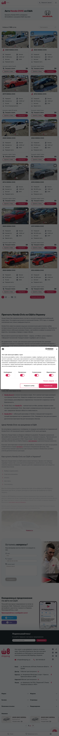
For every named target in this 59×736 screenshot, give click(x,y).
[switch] (22, 375)
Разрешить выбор (29, 385)
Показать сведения (48, 381)
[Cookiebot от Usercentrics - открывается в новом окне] (46, 349)
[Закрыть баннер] (56, 349)
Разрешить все (48, 385)
